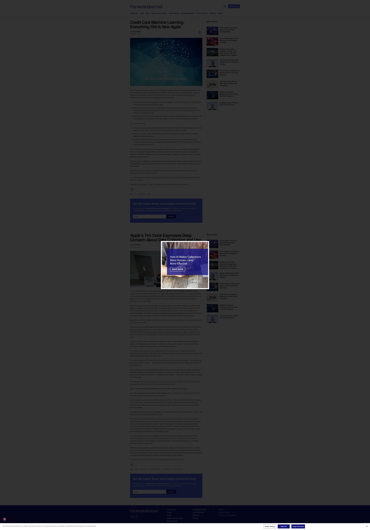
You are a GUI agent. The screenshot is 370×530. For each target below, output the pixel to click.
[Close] (367, 526)
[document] (185, 265)
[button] (206, 243)
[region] (185, 526)
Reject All (284, 526)
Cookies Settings (270, 526)
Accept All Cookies (298, 526)
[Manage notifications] (4, 519)
